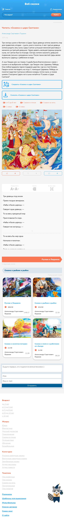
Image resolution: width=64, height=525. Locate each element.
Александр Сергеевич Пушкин (14, 33)
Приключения (8, 434)
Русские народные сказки (13, 455)
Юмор (4, 425)
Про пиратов (7, 488)
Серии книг (7, 511)
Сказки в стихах (9, 437)
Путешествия (8, 440)
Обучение (6, 443)
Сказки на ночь (8, 483)
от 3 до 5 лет (7, 407)
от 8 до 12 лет (8, 413)
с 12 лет (5, 416)
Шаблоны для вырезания (14, 498)
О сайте (5, 515)
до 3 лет (5, 404)
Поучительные (8, 485)
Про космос (7, 480)
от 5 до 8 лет (7, 410)
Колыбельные (8, 446)
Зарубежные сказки (10, 461)
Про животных (8, 477)
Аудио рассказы (9, 464)
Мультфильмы (9, 502)
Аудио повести (8, 467)
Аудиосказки (57, 9)
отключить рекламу (57, 22)
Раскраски (7, 494)
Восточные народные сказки (14, 458)
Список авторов (9, 507)
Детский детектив (10, 431)
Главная (7, 9)
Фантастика (7, 428)
